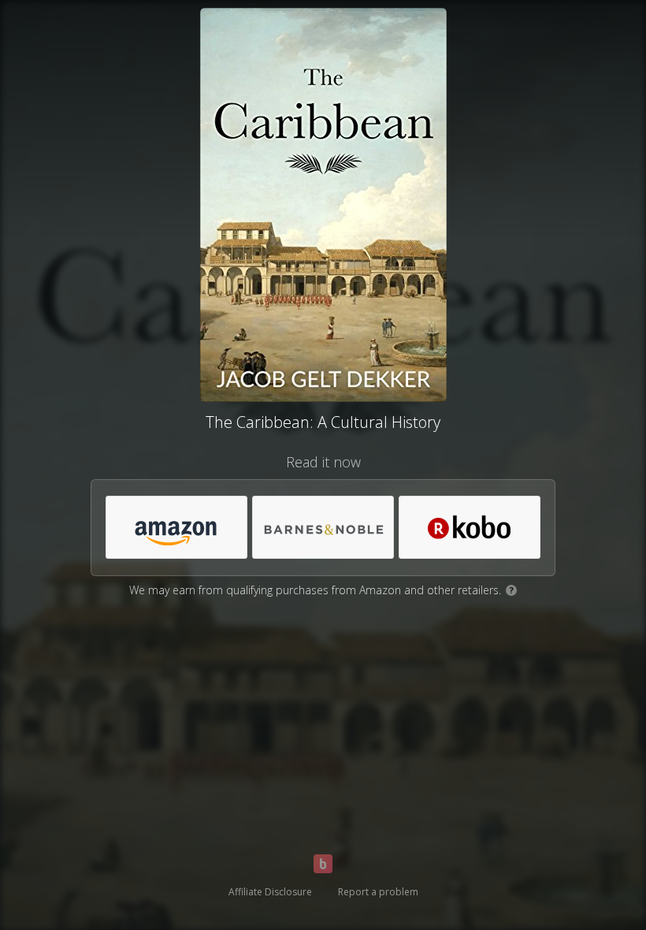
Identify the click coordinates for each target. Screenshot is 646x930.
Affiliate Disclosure (270, 891)
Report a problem (378, 891)
